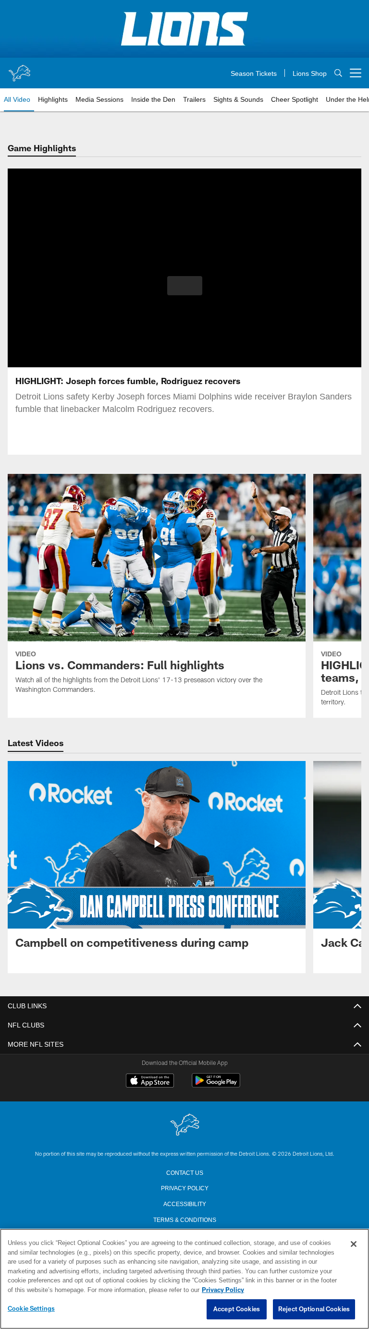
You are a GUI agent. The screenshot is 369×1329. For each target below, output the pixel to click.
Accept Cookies (236, 1309)
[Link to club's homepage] (19, 69)
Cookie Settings (31, 1309)
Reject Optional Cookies (314, 1309)
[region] (184, 1279)
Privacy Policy (184, 1187)
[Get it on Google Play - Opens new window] (216, 1085)
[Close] (353, 1244)
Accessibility (184, 1203)
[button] (185, 285)
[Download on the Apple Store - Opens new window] (150, 1082)
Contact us (184, 1172)
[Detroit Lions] (184, 1125)
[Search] (338, 73)
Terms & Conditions (185, 1219)
